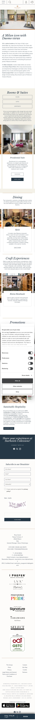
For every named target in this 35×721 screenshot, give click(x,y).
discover (17, 174)
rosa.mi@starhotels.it (22, 557)
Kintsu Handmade (17, 294)
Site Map (24, 667)
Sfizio (17, 230)
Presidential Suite (17, 158)
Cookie (25, 670)
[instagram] (20, 449)
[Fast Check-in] (32, 2)
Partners (24, 672)
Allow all (17, 380)
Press (9, 667)
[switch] (30, 358)
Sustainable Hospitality (14, 407)
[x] (17, 449)
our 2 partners (11, 332)
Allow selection (17, 386)
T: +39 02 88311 (17, 553)
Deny (17, 392)
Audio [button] (9, 498)
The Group (9, 665)
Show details (25, 375)
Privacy (9, 670)
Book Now (17, 179)
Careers (25, 665)
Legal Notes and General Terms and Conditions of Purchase (9, 674)
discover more (8, 428)
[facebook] (14, 449)
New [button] (5, 498)
